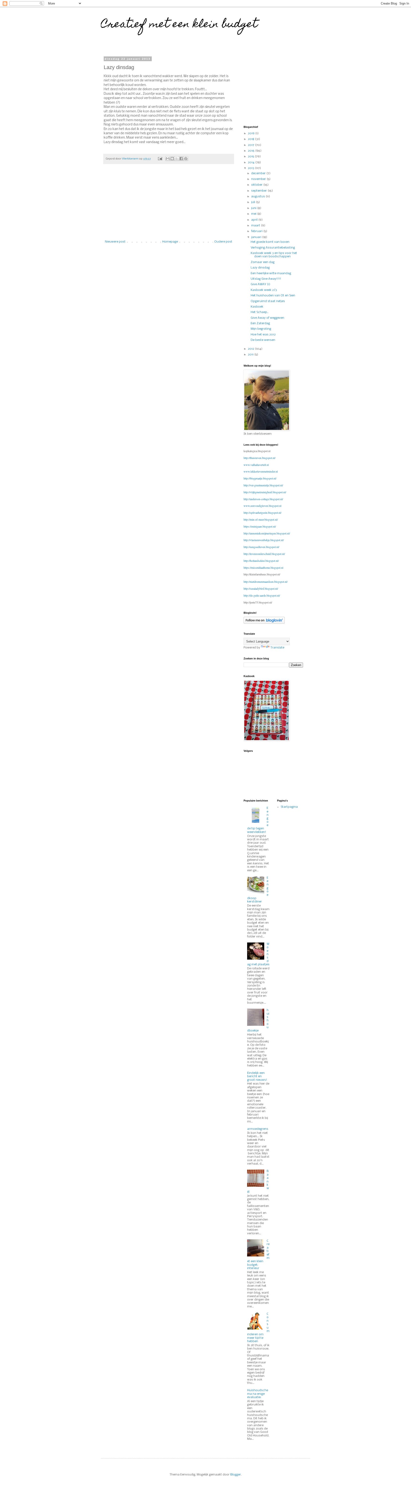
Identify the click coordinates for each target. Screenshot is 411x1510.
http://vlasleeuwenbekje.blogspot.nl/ (264, 540)
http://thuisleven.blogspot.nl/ (259, 458)
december (258, 173)
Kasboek (257, 306)
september (259, 190)
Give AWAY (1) (260, 284)
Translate (277, 647)
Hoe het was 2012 (263, 334)
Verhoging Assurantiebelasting (273, 247)
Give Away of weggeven (267, 317)
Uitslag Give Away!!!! (266, 278)
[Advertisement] (168, 204)
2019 (251, 133)
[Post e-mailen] (160, 158)
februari (257, 231)
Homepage (170, 241)
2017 (251, 145)
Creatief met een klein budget (179, 25)
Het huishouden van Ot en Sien (273, 295)
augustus (258, 196)
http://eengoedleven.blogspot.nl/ (261, 547)
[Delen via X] (176, 158)
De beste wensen (263, 340)
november (259, 179)
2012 (251, 348)
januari (256, 237)
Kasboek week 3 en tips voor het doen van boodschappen (274, 255)
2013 (251, 168)
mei (254, 213)
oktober (257, 184)
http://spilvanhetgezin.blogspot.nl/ (262, 512)
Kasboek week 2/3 (264, 290)
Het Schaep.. (260, 312)
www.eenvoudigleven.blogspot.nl (262, 506)
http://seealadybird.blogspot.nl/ (261, 588)
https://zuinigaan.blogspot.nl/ (260, 526)
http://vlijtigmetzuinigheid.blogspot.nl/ (265, 492)
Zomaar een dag (262, 262)
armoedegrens (257, 1129)
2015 (251, 156)
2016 (251, 150)
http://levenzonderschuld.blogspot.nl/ (264, 554)
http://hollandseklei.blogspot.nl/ (261, 561)
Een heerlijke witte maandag (271, 273)
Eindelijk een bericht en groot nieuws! (257, 1076)
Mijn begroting (261, 328)
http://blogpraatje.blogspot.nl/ (260, 478)
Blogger (235, 1474)
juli (253, 202)
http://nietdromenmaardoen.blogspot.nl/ (266, 581)
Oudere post (223, 241)
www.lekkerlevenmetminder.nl (261, 471)
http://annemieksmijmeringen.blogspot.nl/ (267, 533)
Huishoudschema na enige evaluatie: (257, 1394)
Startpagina (289, 806)
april (254, 219)
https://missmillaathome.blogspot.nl (263, 567)
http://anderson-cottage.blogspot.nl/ (263, 499)
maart (256, 225)
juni (254, 208)
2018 (251, 139)
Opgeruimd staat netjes (268, 301)
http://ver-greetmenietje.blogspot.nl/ (263, 485)
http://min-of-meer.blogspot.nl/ (261, 519)
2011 (251, 354)
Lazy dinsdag (260, 267)
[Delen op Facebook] (181, 158)
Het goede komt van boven (270, 242)
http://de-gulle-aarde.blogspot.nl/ (262, 595)
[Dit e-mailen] (167, 158)
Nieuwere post (115, 241)
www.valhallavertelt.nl (256, 465)
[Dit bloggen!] (172, 158)
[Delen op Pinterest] (185, 158)
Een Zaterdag (260, 323)
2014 (251, 162)
